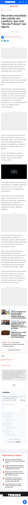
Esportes (14, 6)
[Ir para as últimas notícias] (20, 2)
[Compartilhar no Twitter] (8, 41)
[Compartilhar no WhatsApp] (2, 41)
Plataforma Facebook (15, 374)
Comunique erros (8, 359)
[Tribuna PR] (14, 495)
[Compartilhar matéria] (23, 2)
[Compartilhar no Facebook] (5, 41)
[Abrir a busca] (26, 2)
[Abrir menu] (2, 2)
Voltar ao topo (6, 365)
